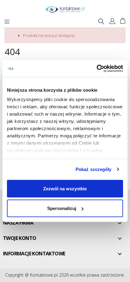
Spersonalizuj (61, 208)
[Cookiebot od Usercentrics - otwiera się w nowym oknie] (96, 69)
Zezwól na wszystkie (65, 188)
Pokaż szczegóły (94, 169)
